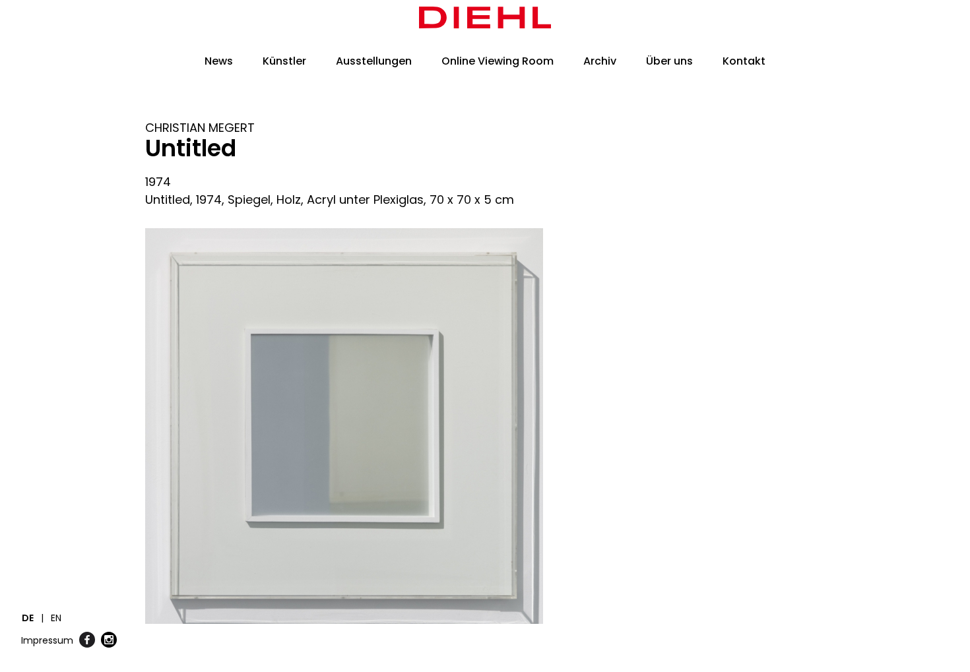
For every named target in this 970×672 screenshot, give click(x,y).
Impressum (47, 640)
